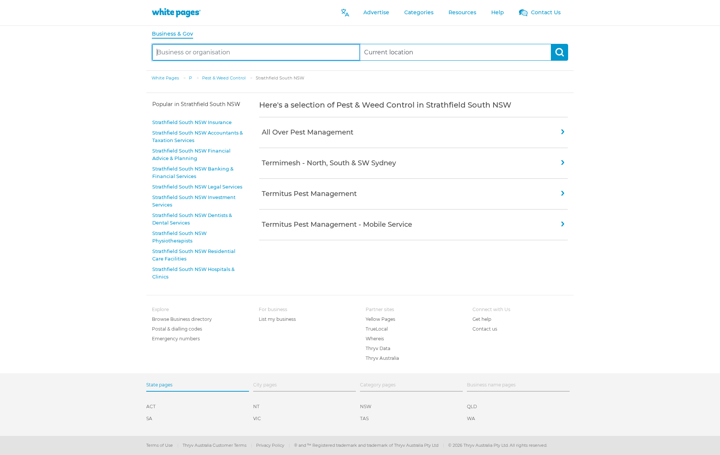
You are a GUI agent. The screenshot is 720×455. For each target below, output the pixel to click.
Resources (462, 12)
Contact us (484, 329)
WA (471, 418)
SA (149, 418)
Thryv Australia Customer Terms (215, 445)
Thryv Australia (382, 358)
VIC (257, 418)
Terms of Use (160, 445)
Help (497, 12)
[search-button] (559, 52)
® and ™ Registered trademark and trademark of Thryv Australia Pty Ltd (367, 445)
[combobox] (256, 52)
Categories (419, 12)
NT (256, 406)
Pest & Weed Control (224, 78)
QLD (472, 406)
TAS (364, 418)
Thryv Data (378, 348)
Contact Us (545, 12)
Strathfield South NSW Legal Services (197, 187)
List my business (277, 319)
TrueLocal (377, 329)
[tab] (175, 34)
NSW (365, 406)
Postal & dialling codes (177, 329)
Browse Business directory (182, 319)
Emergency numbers (176, 338)
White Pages (166, 78)
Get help (481, 319)
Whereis (375, 338)
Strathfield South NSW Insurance (192, 122)
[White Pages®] (176, 12)
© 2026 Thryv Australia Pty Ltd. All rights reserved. (497, 445)
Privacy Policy (270, 445)
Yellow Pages (380, 319)
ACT (151, 406)
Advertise (376, 12)
